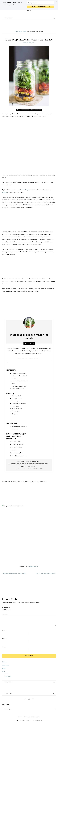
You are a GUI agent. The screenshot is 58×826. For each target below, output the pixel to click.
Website (4, 647)
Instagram (5, 192)
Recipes (29, 42)
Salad (33, 42)
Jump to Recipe (23, 109)
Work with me (8, 676)
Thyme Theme (29, 720)
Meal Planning (5, 665)
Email (4, 638)
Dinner (24, 42)
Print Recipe (36, 109)
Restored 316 (38, 720)
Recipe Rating (6, 607)
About (3, 671)
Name (4, 630)
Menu (30, 10)
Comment (5, 614)
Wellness (4, 662)
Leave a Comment (33, 566)
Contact (6, 673)
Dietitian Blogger (25, 189)
